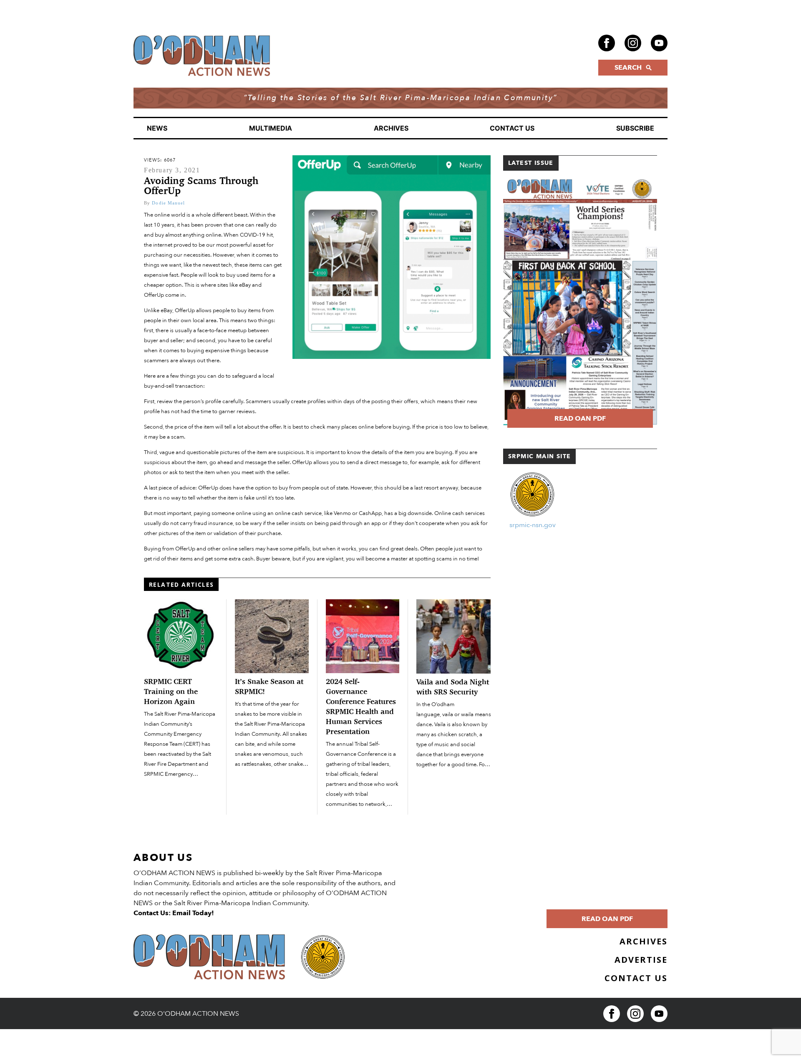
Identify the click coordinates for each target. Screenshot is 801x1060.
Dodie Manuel (168, 202)
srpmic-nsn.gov (532, 525)
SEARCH (628, 67)
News (157, 128)
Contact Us (512, 128)
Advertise (641, 959)
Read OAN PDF (580, 418)
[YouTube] (659, 43)
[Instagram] (633, 43)
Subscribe (635, 128)
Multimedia (270, 128)
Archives (391, 128)
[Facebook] (606, 43)
